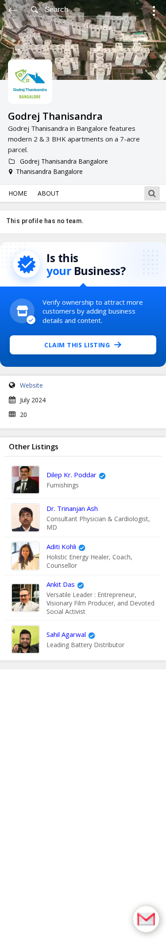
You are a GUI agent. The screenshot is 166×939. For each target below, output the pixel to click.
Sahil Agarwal (66, 634)
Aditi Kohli (61, 546)
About (48, 193)
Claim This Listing (77, 345)
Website (31, 385)
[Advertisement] (83, 804)
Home (17, 193)
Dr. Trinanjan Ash (72, 508)
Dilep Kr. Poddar (71, 474)
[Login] (154, 12)
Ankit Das (60, 584)
